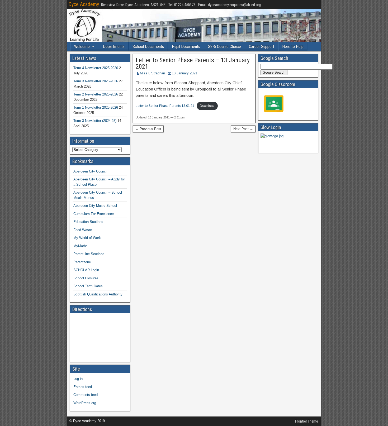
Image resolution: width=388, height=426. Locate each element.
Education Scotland (88, 222)
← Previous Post (148, 129)
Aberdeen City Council (90, 171)
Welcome (82, 46)
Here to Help (293, 46)
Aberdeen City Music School (95, 206)
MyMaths (80, 246)
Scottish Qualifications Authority (97, 294)
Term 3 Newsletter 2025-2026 (95, 81)
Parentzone (82, 262)
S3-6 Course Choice (224, 46)
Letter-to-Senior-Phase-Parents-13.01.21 (165, 106)
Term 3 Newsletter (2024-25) (94, 121)
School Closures (85, 278)
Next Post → (243, 129)
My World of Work (87, 238)
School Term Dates (88, 286)
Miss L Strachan (152, 73)
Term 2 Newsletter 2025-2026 (95, 94)
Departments (114, 46)
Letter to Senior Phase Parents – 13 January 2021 (193, 63)
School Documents (148, 46)
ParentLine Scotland (88, 254)
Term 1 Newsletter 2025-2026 (95, 107)
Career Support (261, 46)
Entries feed (82, 387)
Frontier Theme (306, 421)
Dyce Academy (83, 4)
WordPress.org (84, 403)
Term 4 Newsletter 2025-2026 (95, 68)
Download (207, 106)
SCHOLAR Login (86, 270)
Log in (78, 379)
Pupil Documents (186, 46)
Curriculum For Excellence (93, 214)
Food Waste (82, 230)
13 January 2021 (184, 73)
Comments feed (85, 395)
